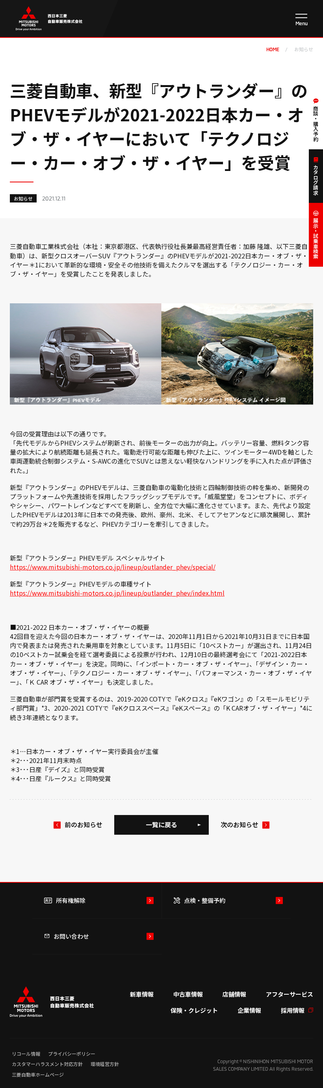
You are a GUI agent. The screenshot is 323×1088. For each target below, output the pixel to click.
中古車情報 (188, 994)
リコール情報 (26, 1053)
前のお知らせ (83, 824)
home (272, 49)
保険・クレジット (194, 1010)
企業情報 (249, 1010)
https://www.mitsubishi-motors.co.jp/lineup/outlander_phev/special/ (112, 567)
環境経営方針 (105, 1063)
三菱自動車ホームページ (38, 1074)
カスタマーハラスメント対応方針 (47, 1063)
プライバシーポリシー (71, 1053)
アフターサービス (289, 994)
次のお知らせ (239, 824)
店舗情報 (234, 994)
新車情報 (142, 994)
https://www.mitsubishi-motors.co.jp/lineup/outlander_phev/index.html (117, 593)
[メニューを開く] (301, 20)
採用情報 (292, 1010)
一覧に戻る (161, 824)
